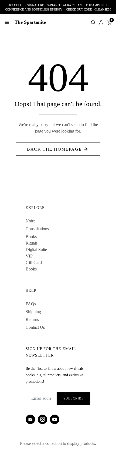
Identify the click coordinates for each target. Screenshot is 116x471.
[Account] (101, 22)
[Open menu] (6, 22)
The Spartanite (30, 22)
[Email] (30, 419)
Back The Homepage (54, 149)
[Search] (93, 22)
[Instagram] (42, 419)
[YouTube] (54, 419)
